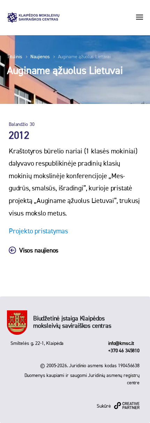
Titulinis (14, 56)
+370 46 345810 (124, 350)
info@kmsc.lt (121, 343)
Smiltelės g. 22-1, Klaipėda (36, 343)
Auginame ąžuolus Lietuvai (84, 56)
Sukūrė (104, 406)
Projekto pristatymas (38, 231)
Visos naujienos (38, 251)
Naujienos (40, 56)
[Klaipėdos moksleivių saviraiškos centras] (33, 17)
